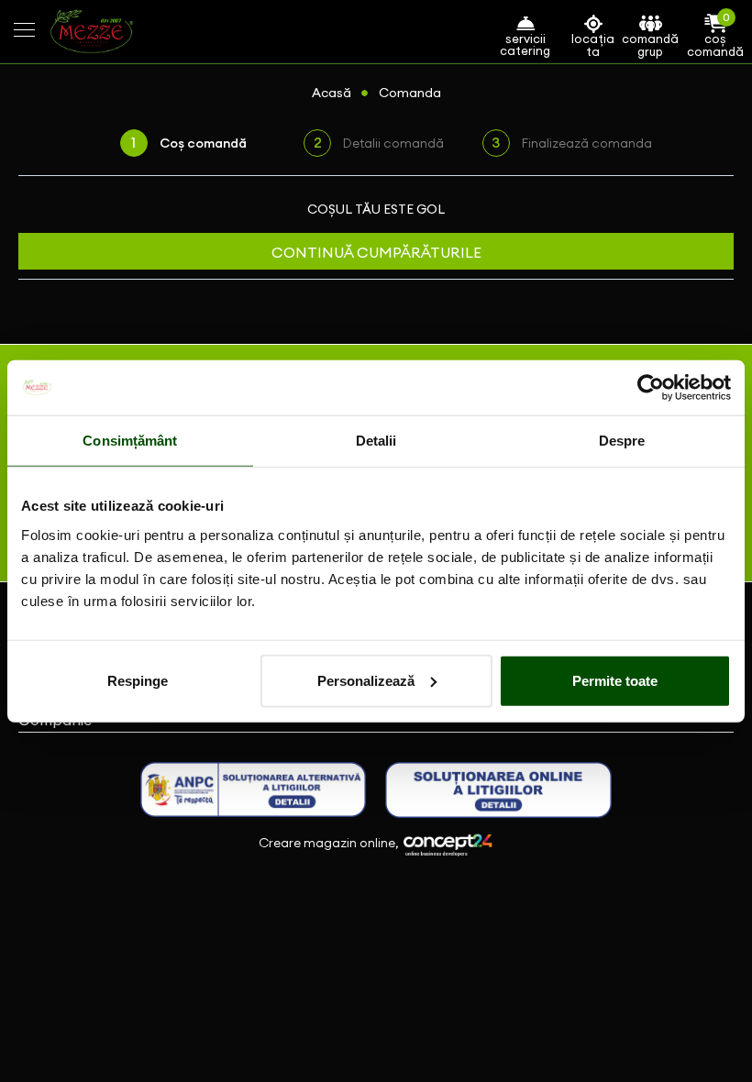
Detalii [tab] (376, 440)
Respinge (137, 680)
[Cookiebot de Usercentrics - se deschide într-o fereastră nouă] (650, 388)
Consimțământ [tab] (130, 440)
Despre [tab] (622, 440)
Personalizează (366, 680)
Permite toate (615, 680)
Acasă (331, 92)
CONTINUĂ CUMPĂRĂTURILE (376, 252)
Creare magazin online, (330, 843)
